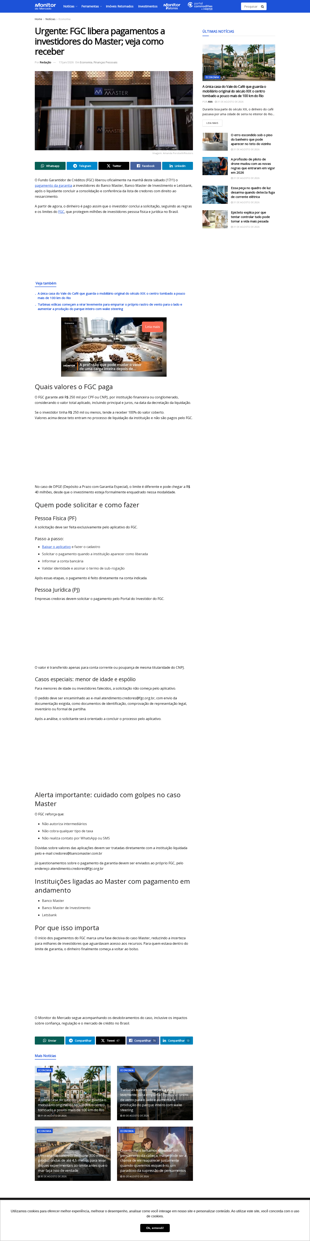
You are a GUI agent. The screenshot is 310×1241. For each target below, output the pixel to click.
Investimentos (148, 6)
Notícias (68, 6)
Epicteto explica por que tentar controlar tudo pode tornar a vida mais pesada (250, 216)
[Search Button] (263, 6)
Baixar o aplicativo (56, 546)
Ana (210, 101)
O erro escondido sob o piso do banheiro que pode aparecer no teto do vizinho (251, 139)
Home (38, 19)
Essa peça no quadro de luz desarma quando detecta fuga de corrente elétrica (253, 192)
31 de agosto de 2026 (53, 1115)
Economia (64, 19)
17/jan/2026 (66, 62)
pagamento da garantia (53, 185)
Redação (45, 62)
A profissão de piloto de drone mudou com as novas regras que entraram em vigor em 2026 (253, 166)
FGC (61, 211)
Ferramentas (90, 6)
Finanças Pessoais (105, 62)
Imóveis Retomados (119, 6)
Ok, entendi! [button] (155, 1228)
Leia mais (214, 122)
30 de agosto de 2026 (135, 1115)
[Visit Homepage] (45, 6)
